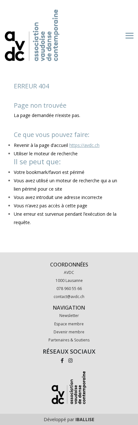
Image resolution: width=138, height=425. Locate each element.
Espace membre (69, 324)
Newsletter (69, 315)
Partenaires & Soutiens (69, 340)
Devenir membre (69, 332)
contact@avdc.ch (69, 296)
